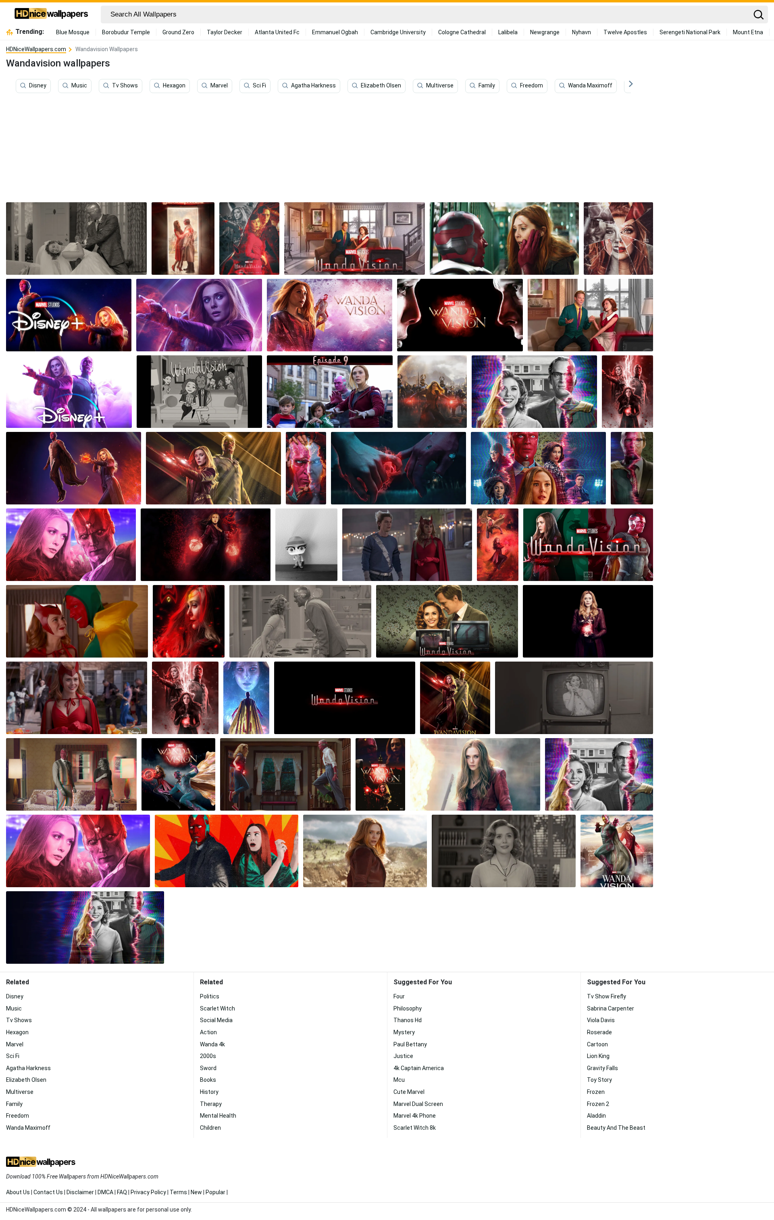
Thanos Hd (407, 1020)
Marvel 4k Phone (414, 1115)
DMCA (105, 1192)
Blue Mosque (72, 32)
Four (399, 996)
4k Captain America (418, 1068)
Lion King (598, 1056)
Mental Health (218, 1115)
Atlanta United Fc (277, 32)
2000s (208, 1056)
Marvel (219, 86)
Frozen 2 (598, 1104)
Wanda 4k (212, 1044)
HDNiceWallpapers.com (36, 49)
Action (208, 1032)
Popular (215, 1192)
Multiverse (440, 86)
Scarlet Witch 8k (414, 1128)
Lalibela (508, 32)
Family (487, 86)
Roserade (599, 1032)
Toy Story (599, 1080)
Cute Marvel (408, 1092)
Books (208, 1080)
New (196, 1192)
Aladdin (596, 1115)
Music (79, 86)
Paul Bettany (410, 1044)
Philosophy (407, 1008)
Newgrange (545, 32)
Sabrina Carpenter (610, 1008)
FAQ (122, 1192)
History (209, 1092)
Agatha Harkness (313, 86)
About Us (18, 1192)
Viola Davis (601, 1020)
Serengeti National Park (690, 32)
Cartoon (597, 1044)
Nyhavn (581, 32)
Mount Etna (748, 32)
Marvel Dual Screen (418, 1104)
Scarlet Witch (217, 1008)
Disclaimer (80, 1192)
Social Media (216, 1020)
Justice (403, 1056)
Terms (178, 1192)
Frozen (596, 1092)
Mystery (404, 1032)
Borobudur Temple (126, 32)
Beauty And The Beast (616, 1128)
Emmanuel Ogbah (335, 32)
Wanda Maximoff (590, 86)
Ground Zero (178, 32)
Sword (208, 1068)
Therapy (211, 1104)
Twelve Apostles (625, 32)
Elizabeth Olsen (381, 86)
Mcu (399, 1080)
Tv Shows (125, 86)
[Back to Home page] (51, 14)
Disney (37, 86)
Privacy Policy (148, 1192)
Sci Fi (259, 86)
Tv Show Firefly (606, 996)
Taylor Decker (224, 32)
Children (210, 1128)
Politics (209, 996)
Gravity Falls (602, 1068)
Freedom (531, 86)
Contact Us (48, 1192)
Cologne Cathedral (462, 32)
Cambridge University (398, 32)
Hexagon (174, 86)
